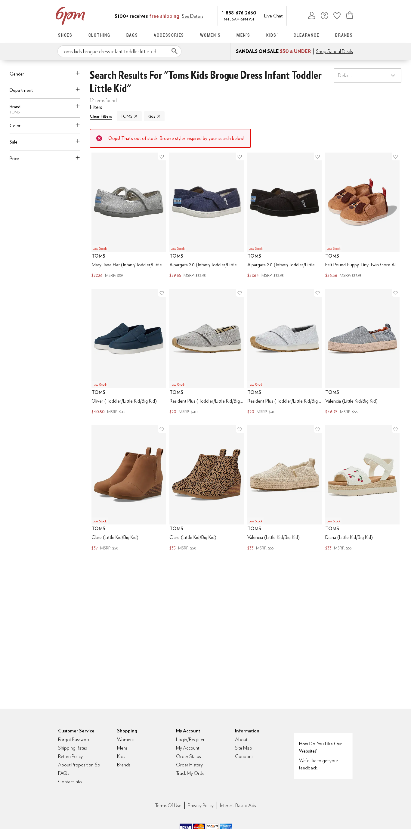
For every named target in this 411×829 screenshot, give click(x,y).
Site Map (243, 748)
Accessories (169, 35)
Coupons (244, 756)
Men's (243, 35)
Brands (344, 35)
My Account (311, 15)
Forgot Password (74, 739)
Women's (210, 35)
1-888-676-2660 (239, 12)
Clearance (306, 35)
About (241, 739)
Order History (189, 765)
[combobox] (119, 51)
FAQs (63, 773)
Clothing (99, 35)
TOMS (126, 116)
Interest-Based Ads (238, 805)
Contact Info (70, 781)
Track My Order (191, 773)
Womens (125, 739)
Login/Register (190, 739)
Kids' (272, 35)
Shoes (65, 35)
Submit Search (174, 51)
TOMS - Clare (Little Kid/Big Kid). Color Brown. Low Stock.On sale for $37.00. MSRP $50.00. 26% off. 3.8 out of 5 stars (128, 488)
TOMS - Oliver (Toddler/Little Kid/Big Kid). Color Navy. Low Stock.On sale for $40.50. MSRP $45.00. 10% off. (128, 352)
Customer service (324, 15)
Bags (132, 35)
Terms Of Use (168, 805)
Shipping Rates (72, 748)
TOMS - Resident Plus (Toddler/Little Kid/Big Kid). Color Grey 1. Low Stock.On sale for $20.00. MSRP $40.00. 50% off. (206, 352)
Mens (122, 748)
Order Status (188, 756)
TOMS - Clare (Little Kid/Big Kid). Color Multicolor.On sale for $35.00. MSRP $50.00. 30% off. (206, 488)
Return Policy (70, 756)
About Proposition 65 (79, 765)
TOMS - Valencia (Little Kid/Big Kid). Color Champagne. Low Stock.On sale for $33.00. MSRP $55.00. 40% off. (284, 488)
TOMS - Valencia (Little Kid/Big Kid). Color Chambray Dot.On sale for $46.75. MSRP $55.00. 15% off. (362, 352)
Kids (151, 116)
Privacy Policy (201, 805)
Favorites (337, 15)
